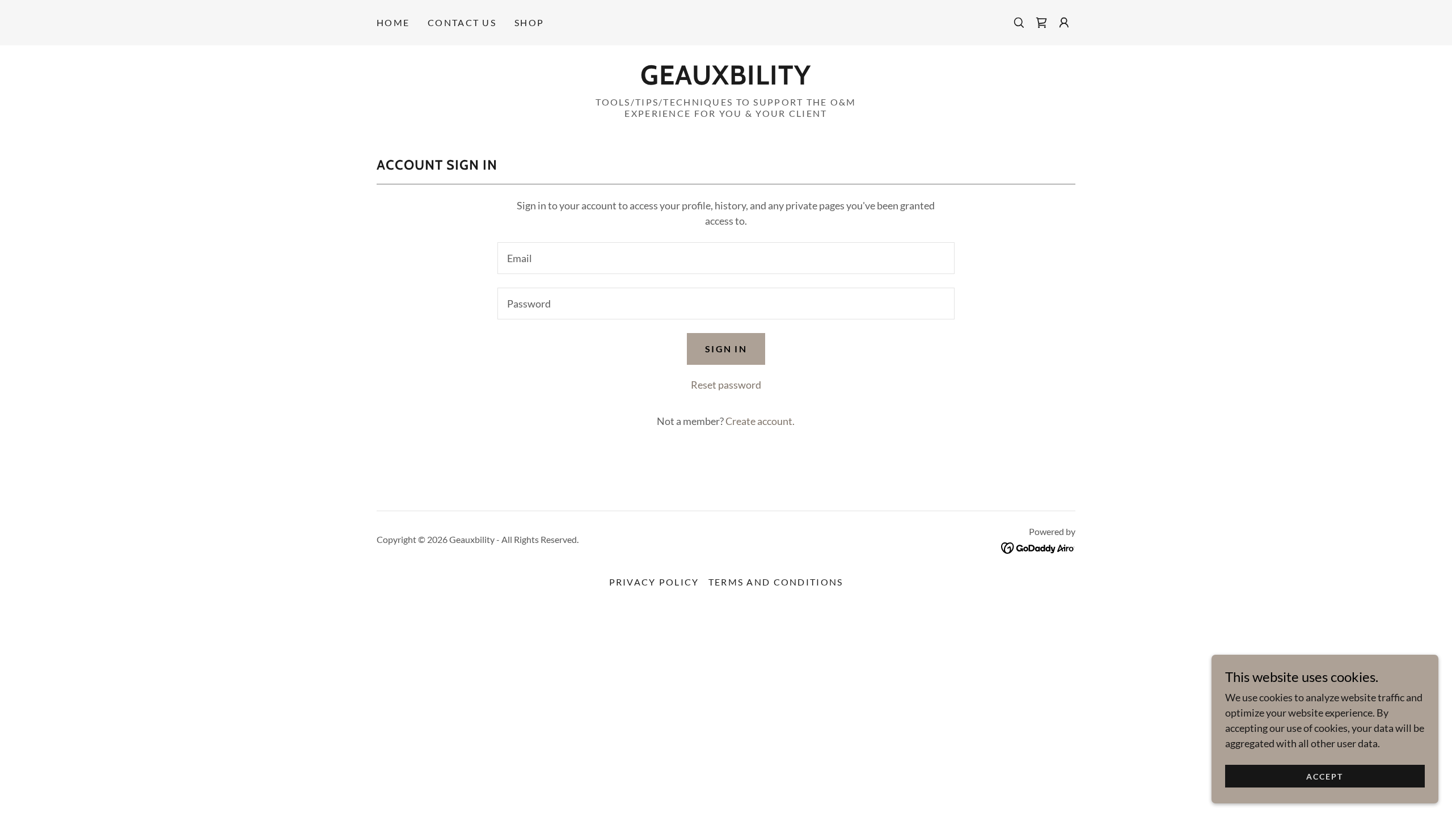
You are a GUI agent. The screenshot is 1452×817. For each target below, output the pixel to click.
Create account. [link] (760, 421)
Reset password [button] (726, 384)
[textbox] (725, 258)
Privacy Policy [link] (654, 581)
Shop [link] (529, 22)
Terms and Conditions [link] (775, 581)
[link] (1041, 22)
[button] (1064, 22)
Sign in (726, 348)
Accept (1324, 776)
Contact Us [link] (462, 22)
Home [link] (393, 22)
